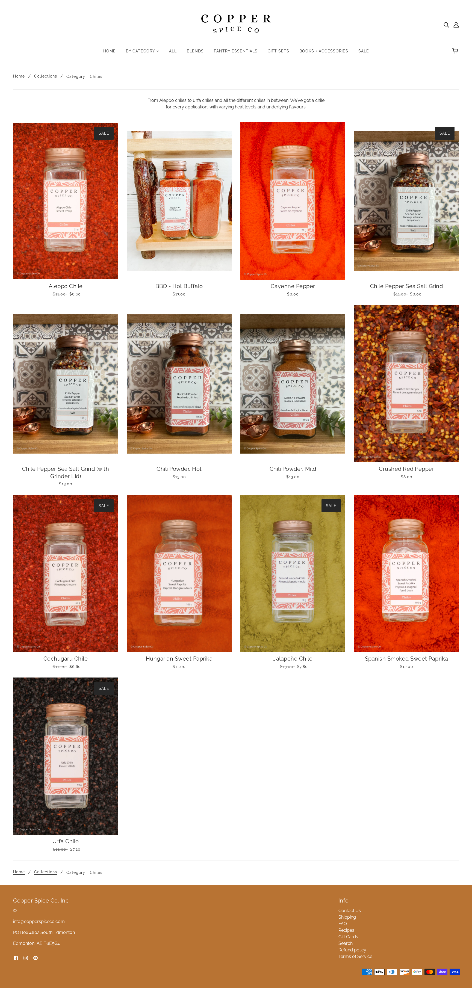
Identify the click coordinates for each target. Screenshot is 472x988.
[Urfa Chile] (65, 756)
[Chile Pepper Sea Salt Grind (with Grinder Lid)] (65, 383)
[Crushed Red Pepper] (406, 383)
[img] (446, 24)
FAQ (342, 923)
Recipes (346, 930)
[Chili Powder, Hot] (179, 383)
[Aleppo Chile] (65, 201)
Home (19, 76)
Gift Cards (348, 936)
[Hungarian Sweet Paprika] (179, 573)
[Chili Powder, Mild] (292, 383)
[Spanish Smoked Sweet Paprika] (406, 573)
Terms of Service (355, 956)
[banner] (236, 24)
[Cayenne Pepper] (292, 201)
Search (345, 943)
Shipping (347, 917)
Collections (45, 76)
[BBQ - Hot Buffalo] (179, 201)
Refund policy (352, 949)
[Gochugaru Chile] (65, 573)
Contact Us (349, 910)
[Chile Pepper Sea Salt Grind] (406, 201)
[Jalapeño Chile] (292, 573)
